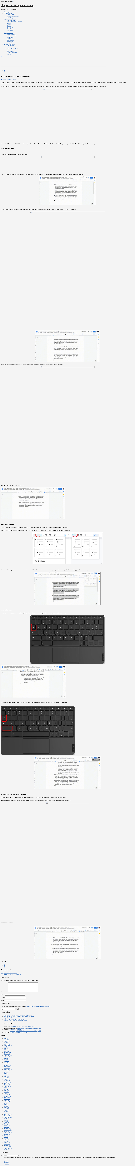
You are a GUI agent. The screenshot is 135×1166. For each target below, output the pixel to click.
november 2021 (7, 1097)
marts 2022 (6, 1092)
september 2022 (8, 1086)
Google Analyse (11, 34)
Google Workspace (8, 33)
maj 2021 (6, 1106)
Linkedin (7, 1164)
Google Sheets (10, 40)
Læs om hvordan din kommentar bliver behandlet (37, 1006)
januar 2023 (7, 1080)
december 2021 (7, 1096)
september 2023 (8, 1069)
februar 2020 (7, 1125)
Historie (9, 26)
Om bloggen (7, 12)
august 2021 (7, 1101)
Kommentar (4, 992)
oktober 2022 (7, 1085)
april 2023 (6, 1076)
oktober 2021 (7, 1099)
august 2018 (7, 1149)
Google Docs (10, 37)
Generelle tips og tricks (9, 44)
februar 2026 (7, 1041)
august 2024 (7, 1056)
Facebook (6, 1159)
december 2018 (7, 1145)
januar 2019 (7, 1144)
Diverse (9, 47)
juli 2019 (6, 1135)
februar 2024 (7, 1063)
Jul (7, 50)
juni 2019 (6, 1137)
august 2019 (7, 1134)
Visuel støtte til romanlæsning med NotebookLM (22, 1026)
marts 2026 (6, 1040)
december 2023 (7, 1065)
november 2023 (7, 1066)
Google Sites (10, 41)
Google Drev (10, 38)
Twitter (6, 1161)
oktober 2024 (7, 1054)
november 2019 (7, 1130)
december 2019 (7, 1128)
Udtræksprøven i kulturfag (14, 1029)
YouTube (9, 54)
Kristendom (10, 27)
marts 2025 (6, 1051)
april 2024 (6, 1061)
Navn (2, 994)
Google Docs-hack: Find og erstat (9, 973)
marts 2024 (6, 1062)
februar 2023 (7, 1079)
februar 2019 (7, 1142)
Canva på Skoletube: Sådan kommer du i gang (15, 1020)
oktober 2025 (7, 1044)
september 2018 (8, 1148)
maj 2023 (6, 1075)
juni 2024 (6, 1058)
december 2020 (7, 1113)
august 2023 (7, 1070)
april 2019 (6, 1139)
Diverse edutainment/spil (13, 16)
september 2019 (8, 1132)
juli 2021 (6, 1103)
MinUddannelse (11, 51)
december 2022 (7, 1082)
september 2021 (8, 1100)
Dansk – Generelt (11, 20)
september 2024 (8, 1055)
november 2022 (7, 1083)
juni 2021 (6, 1104)
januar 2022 (7, 1094)
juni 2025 (6, 1048)
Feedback (9, 24)
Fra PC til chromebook (12, 48)
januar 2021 (7, 1111)
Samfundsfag (10, 30)
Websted (3, 1000)
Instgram (7, 1162)
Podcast (9, 28)
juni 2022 (6, 1087)
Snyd (8, 31)
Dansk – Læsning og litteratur (14, 21)
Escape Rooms (10, 14)
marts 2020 (6, 1124)
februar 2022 (7, 1093)
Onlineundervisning (12, 52)
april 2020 (6, 1123)
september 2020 (8, 1117)
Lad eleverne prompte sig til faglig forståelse (15, 1019)
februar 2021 (7, 1110)
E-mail (3, 997)
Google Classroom (11, 35)
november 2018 (7, 1146)
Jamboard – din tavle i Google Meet (19, 1032)
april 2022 (6, 1090)
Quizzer (9, 17)
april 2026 (6, 1038)
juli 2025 (6, 1047)
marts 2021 (6, 1108)
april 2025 (6, 1049)
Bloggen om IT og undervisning (17, 5)
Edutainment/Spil (8, 13)
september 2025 (8, 1045)
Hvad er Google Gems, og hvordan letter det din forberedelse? (19, 1016)
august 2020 (7, 1118)
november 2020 (7, 1114)
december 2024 (7, 1052)
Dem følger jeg (10, 45)
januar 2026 (7, 1042)
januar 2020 (7, 1127)
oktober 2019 (7, 1131)
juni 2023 (6, 1073)
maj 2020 (6, 1121)
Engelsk (9, 23)
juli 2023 (6, 1072)
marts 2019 (6, 1141)
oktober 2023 (7, 1068)
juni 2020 (6, 1120)
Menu (6, 1)
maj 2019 (6, 1138)
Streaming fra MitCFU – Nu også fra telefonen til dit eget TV (25, 1031)
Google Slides (10, 42)
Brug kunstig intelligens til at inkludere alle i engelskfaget (18, 1015)
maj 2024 (6, 1059)
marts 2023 (6, 1078)
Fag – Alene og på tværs (10, 19)
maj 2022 (6, 1089)
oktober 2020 (7, 1116)
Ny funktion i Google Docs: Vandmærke (11, 974)
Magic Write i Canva (9, 1018)
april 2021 (6, 1107)
